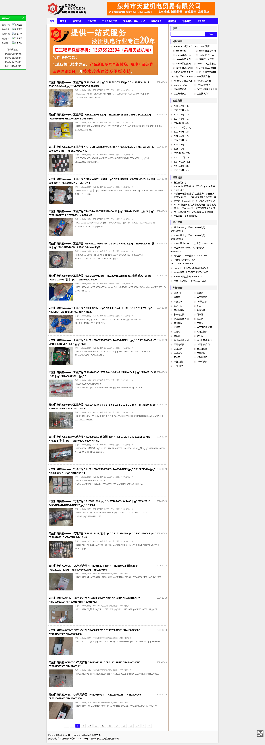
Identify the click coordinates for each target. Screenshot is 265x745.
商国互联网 (202, 349)
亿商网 (177, 331)
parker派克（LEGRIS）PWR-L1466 (191, 272)
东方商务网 (179, 314)
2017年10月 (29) (182, 162)
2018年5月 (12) (181, 136)
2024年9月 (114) (182, 114)
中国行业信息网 (181, 340)
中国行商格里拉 (204, 340)
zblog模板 (87, 735)
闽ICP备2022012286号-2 (78, 738)
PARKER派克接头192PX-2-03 (188, 276)
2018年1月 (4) (180, 149)
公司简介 (201, 21)
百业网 (200, 314)
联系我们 (186, 21)
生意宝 (200, 323)
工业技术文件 (203, 93)
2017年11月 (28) (182, 157)
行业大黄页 (179, 361)
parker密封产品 (206, 55)
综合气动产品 (180, 93)
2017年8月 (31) (181, 170)
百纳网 (177, 357)
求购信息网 (202, 357)
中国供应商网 (203, 344)
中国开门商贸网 (204, 327)
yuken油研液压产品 (183, 80)
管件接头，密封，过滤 (134, 21)
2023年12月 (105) (182, 127)
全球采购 (201, 310)
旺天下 (200, 306)
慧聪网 (200, 293)
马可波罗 (178, 353)
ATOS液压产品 (204, 80)
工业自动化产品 (109, 21)
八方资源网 (202, 331)
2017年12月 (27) (182, 153)
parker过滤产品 (183, 55)
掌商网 (177, 336)
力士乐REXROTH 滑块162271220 (190, 281)
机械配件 (172, 21)
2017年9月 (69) (181, 166)
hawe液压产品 (180, 85)
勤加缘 (200, 336)
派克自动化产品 (206, 59)
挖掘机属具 (156, 21)
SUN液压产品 (203, 76)
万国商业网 (179, 344)
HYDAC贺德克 (204, 85)
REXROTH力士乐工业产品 (104, 90)
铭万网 (177, 297)
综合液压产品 (180, 89)
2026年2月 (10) (181, 106)
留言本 (63, 21)
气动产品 (91, 21)
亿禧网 (177, 327)
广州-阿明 (178, 366)
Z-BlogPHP (65, 735)
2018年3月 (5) (180, 140)
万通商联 (178, 301)
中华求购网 (202, 361)
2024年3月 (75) (181, 119)
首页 (52, 21)
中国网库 (201, 353)
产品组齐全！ (180, 190)
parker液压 (204, 46)
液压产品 (77, 21)
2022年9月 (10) (181, 131)
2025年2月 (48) (181, 110)
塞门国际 (178, 323)
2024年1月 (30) (181, 123)
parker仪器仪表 (183, 59)
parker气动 (181, 50)
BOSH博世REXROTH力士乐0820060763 (193, 243)
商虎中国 (178, 306)
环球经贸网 (202, 301)
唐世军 (97, 735)
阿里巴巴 (178, 293)
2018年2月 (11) (181, 144)
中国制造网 (202, 297)
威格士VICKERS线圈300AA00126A (190, 255)
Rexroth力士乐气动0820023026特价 (191, 268)
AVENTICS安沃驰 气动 (102, 574)
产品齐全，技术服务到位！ (186, 215)
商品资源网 (179, 310)
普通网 (200, 319)
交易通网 (178, 349)
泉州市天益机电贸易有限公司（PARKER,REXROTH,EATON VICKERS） (260, 733)
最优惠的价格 (180, 182)
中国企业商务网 (181, 319)
